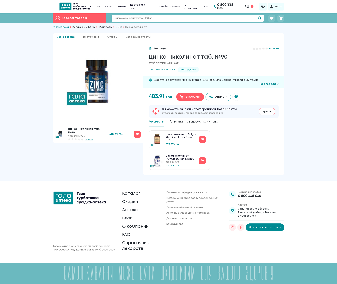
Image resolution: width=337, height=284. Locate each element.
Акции (108, 7)
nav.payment (174, 224)
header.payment (169, 7)
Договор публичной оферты (184, 207)
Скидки (130, 202)
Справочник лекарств (135, 245)
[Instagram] (232, 227)
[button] (236, 97)
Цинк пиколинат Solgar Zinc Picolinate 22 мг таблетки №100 (181, 136)
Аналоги (156, 121)
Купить (267, 112)
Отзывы (112, 37)
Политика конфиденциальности (186, 192)
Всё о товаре (66, 37)
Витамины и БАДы (83, 27)
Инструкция (91, 37)
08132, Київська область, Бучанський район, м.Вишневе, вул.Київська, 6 (257, 212)
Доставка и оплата (179, 218)
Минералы (105, 27)
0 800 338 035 (249, 196)
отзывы (89, 139)
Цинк (119, 27)
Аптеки (121, 7)
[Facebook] (240, 227)
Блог (127, 218)
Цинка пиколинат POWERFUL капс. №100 (180, 157)
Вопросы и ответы (138, 37)
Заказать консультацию (265, 227)
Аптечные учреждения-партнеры (188, 213)
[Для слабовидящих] (263, 7)
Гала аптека (61, 27)
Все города (268, 84)
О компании (135, 226)
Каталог (95, 7)
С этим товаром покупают (195, 121)
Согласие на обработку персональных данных (191, 200)
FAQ (206, 7)
